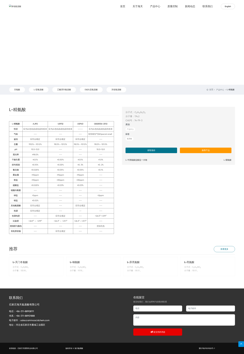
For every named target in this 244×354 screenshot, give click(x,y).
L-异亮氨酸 (133, 262)
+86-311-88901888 (25, 315)
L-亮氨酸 (189, 262)
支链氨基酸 (116, 89)
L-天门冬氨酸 (20, 262)
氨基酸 (129, 139)
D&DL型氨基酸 (91, 89)
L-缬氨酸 (75, 262)
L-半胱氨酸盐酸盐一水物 (136, 160)
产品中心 (220, 89)
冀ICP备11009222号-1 (207, 348)
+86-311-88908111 (25, 311)
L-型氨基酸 (38, 89)
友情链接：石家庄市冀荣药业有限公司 (23, 348)
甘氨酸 (17, 89)
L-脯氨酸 (227, 160)
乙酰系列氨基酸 (64, 89)
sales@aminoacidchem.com (35, 320)
